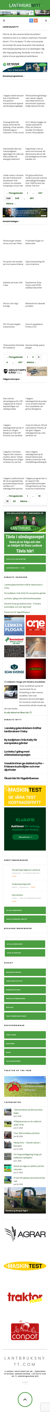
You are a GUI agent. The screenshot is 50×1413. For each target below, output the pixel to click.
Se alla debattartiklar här (16, 712)
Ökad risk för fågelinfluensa (17, 612)
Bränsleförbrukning (15, 999)
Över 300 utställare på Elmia (26, 1133)
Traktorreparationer (16, 1016)
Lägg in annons (14, 953)
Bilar (8, 1052)
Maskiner (10, 1044)
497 (32, 198)
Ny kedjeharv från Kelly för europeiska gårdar (25, 593)
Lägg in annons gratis (16, 919)
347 (40, 193)
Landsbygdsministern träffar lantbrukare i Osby (22, 729)
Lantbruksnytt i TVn (15, 568)
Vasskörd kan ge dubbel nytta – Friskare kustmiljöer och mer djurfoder (24, 766)
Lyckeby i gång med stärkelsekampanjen (22, 598)
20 (14, 501)
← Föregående (14, 193)
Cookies (25, 1382)
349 (17, 198)
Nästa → (11, 203)
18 (39, 496)
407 (20, 362)
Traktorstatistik (14, 981)
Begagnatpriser (13, 972)
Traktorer (11, 1035)
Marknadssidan (13, 990)
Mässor (9, 1007)
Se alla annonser (14, 910)
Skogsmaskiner (13, 1061)
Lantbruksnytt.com (25, 1361)
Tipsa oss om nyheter (16, 559)
